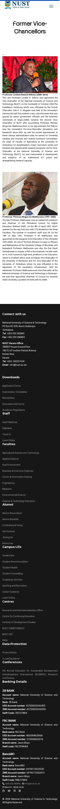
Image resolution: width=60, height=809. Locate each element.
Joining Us (7, 537)
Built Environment (11, 464)
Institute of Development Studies (19, 622)
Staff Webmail (9, 422)
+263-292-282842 (12, 783)
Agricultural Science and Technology (20, 453)
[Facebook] (3, 791)
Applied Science (10, 459)
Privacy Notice (9, 652)
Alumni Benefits (10, 519)
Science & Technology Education (18, 501)
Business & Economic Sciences (17, 471)
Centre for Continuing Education (18, 616)
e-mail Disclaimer (11, 658)
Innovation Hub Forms (13, 404)
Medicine (7, 489)
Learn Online (8, 440)
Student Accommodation (15, 561)
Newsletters (8, 398)
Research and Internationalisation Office (22, 610)
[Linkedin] (15, 791)
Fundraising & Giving (12, 525)
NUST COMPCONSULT (13, 628)
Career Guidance (10, 591)
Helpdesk (7, 428)
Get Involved (8, 531)
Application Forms (11, 386)
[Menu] (51, 6)
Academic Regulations (13, 410)
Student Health (10, 567)
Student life (8, 555)
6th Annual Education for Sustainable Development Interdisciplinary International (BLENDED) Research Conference (30, 674)
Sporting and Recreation (14, 585)
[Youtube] (9, 791)
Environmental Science (14, 495)
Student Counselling (12, 573)
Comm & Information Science (17, 477)
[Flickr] (20, 791)
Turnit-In (6, 434)
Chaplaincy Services (12, 579)
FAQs (5, 640)
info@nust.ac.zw (32, 783)
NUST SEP (7, 634)
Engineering (8, 483)
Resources (7, 543)
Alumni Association (12, 513)
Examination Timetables (14, 392)
